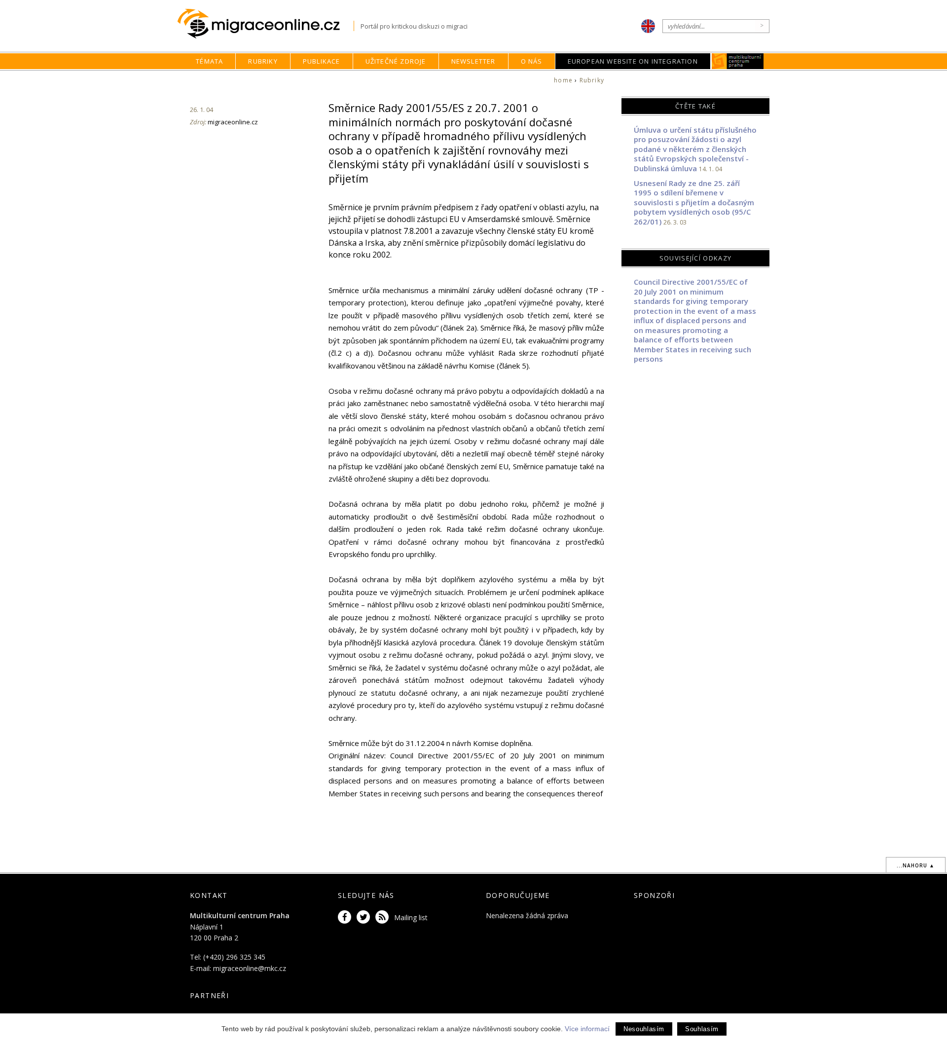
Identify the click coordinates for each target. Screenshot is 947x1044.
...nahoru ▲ (916, 865)
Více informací (587, 1029)
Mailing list (411, 917)
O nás (532, 61)
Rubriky (262, 61)
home (563, 80)
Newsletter (473, 61)
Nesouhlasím (643, 1029)
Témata (209, 61)
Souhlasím (702, 1029)
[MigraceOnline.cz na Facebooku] (346, 917)
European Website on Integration (633, 61)
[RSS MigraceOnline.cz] (383, 917)
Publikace (321, 61)
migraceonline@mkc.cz (249, 968)
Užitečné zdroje (395, 61)
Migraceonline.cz (266, 23)
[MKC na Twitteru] (365, 917)
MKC (737, 61)
